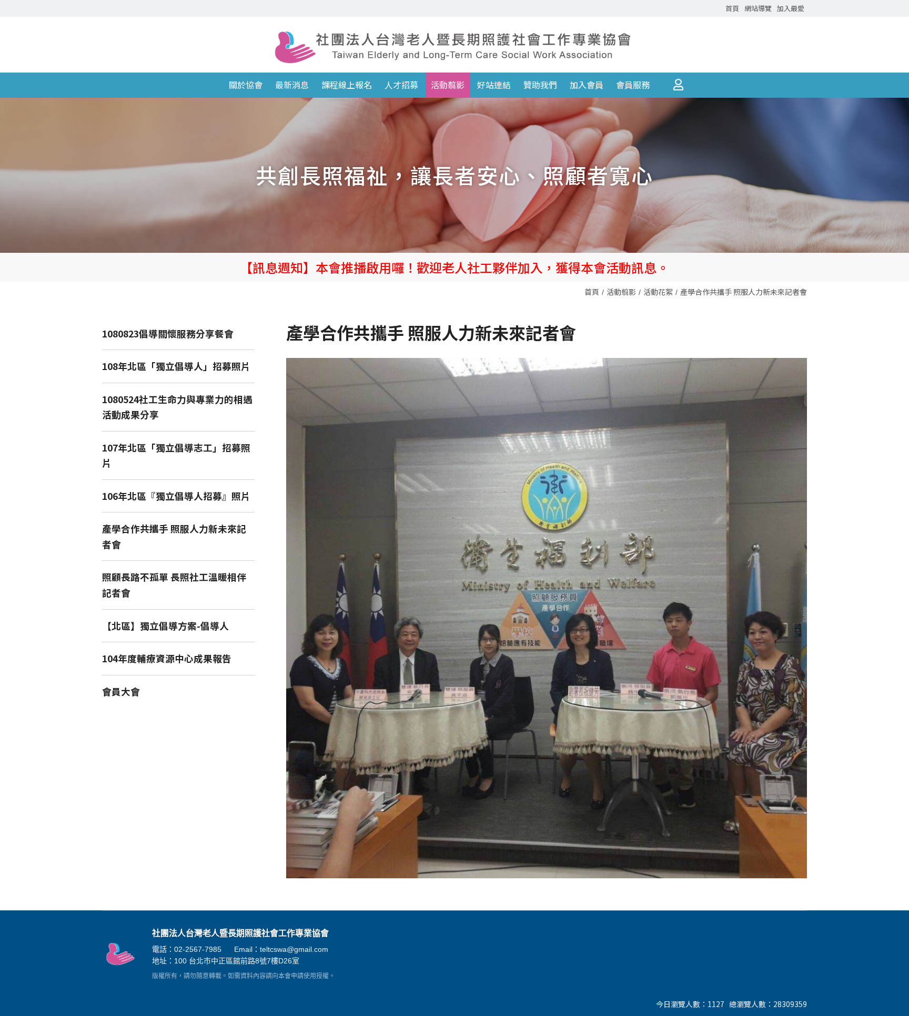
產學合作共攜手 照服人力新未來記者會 (743, 291)
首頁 (591, 291)
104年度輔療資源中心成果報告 (166, 658)
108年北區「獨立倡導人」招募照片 (176, 366)
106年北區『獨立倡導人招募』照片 (176, 495)
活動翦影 (621, 291)
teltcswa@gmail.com (294, 949)
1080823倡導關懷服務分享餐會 (168, 333)
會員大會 (121, 691)
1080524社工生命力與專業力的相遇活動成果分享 (177, 407)
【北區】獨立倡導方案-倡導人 (165, 625)
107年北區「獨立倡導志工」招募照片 (176, 455)
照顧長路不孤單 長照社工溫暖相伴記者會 (174, 584)
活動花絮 (658, 291)
